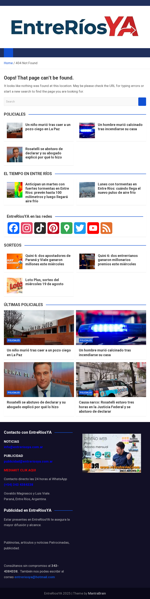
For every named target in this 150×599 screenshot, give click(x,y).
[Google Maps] (66, 228)
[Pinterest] (53, 228)
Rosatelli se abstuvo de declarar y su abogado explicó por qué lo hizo (44, 153)
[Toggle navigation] (18, 52)
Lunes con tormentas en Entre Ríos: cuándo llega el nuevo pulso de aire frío (119, 188)
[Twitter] (80, 228)
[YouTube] (93, 228)
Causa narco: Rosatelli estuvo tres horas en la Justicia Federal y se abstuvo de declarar (106, 406)
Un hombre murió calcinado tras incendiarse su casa (120, 127)
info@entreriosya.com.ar (23, 447)
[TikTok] (40, 228)
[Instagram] (26, 228)
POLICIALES (14, 340)
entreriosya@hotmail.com (34, 577)
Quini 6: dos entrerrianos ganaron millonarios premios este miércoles (118, 260)
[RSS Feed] (106, 228)
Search (142, 101)
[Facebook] (13, 228)
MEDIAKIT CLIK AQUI (20, 470)
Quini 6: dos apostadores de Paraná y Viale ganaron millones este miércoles (48, 260)
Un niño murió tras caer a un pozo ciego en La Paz (48, 127)
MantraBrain (97, 593)
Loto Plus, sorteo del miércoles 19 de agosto (44, 282)
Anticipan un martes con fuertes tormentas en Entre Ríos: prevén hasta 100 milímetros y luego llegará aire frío (47, 192)
